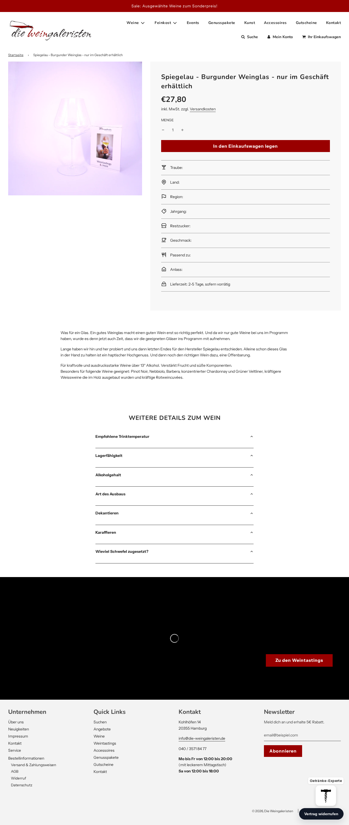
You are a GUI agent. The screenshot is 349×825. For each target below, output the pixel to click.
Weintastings (105, 743)
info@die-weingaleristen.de (202, 738)
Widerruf (18, 778)
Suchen (100, 722)
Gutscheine (306, 22)
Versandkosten (203, 109)
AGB (14, 771)
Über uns (16, 722)
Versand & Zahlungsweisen (33, 765)
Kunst (249, 22)
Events (193, 22)
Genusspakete (221, 22)
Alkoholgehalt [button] (108, 474)
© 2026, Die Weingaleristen (272, 811)
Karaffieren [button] (105, 532)
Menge (167, 120)
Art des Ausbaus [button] (110, 494)
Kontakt (333, 22)
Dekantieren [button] (107, 513)
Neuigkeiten (18, 729)
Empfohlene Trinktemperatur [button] (122, 436)
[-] (163, 130)
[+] (182, 130)
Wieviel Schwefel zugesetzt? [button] (121, 551)
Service (14, 750)
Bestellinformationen (26, 758)
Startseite (15, 55)
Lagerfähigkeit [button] (108, 455)
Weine (99, 736)
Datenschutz (21, 785)
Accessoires (275, 22)
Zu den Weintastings (299, 660)
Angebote (102, 729)
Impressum (18, 736)
